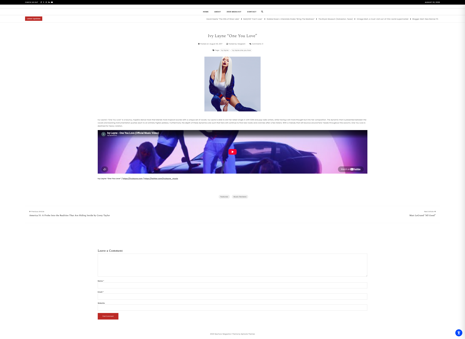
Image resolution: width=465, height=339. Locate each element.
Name (101, 281)
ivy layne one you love (241, 50)
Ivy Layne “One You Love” (232, 36)
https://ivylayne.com (133, 178)
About (217, 12)
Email (101, 292)
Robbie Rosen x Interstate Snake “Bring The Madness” (275, 19)
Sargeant (241, 44)
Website (101, 303)
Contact (251, 12)
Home (206, 12)
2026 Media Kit (234, 12)
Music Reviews (240, 197)
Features (224, 197)
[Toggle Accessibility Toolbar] (459, 333)
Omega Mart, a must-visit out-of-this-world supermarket (367, 19)
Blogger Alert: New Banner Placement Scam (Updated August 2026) (427, 19)
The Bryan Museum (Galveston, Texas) (320, 19)
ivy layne (224, 50)
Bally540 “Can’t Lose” (238, 19)
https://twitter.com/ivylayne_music (161, 178)
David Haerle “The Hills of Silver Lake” (207, 19)
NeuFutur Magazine (223, 334)
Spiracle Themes (248, 334)
